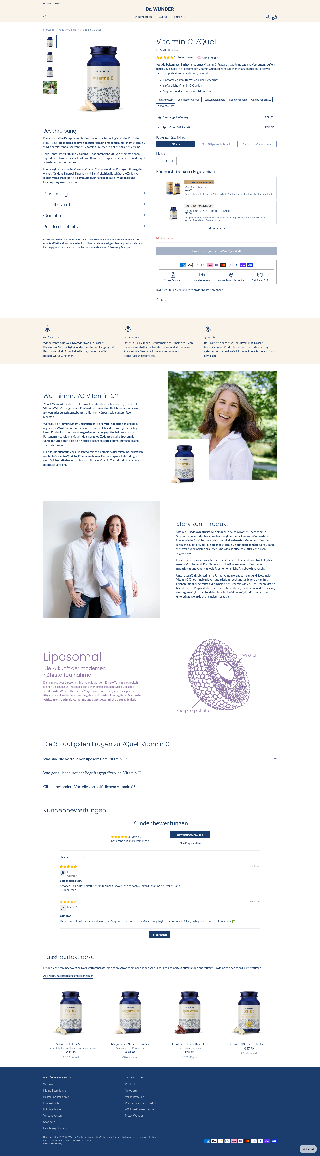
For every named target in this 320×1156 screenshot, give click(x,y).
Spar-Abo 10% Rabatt (177, 127)
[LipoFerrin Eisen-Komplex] (189, 1011)
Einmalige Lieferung (175, 117)
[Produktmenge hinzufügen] (172, 161)
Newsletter (132, 1090)
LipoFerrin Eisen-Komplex (189, 1044)
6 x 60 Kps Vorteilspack (257, 144)
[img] (68, 866)
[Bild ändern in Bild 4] (50, 87)
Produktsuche (51, 1103)
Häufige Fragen (52, 1109)
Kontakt (130, 1084)
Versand (182, 290)
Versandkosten (52, 1115)
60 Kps (176, 144)
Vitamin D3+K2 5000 (70, 1044)
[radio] (160, 117)
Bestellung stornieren (56, 1097)
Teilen (165, 300)
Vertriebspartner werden (140, 1103)
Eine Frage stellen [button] (190, 843)
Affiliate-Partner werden (140, 1109)
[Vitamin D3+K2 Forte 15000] (249, 1011)
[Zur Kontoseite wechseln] (267, 16)
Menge (160, 153)
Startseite (48, 29)
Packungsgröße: (170, 137)
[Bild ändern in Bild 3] (50, 72)
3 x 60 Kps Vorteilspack (216, 144)
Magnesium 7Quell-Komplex (130, 1044)
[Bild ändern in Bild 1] (50, 41)
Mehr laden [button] (160, 934)
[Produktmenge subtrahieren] (160, 161)
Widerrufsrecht (84, 1140)
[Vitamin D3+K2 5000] (70, 1011)
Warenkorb (50, 1084)
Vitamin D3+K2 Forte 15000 (249, 1044)
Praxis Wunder (134, 1115)
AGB (58, 1140)
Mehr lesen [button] (69, 890)
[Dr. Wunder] (160, 9)
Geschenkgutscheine (55, 1128)
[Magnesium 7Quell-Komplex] (130, 1011)
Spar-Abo (49, 1122)
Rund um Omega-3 (68, 29)
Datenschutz (69, 1140)
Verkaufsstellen (134, 1097)
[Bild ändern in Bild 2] (50, 57)
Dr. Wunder (70, 1137)
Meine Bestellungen (55, 1090)
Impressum (48, 1140)
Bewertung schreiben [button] (190, 834)
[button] (165, 57)
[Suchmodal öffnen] (45, 16)
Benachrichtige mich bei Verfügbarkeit (216, 251)
